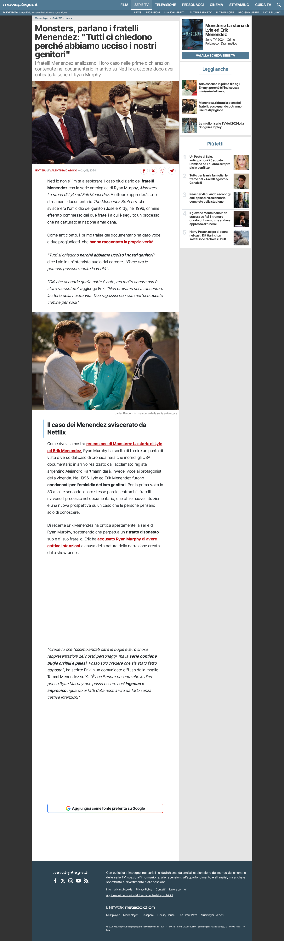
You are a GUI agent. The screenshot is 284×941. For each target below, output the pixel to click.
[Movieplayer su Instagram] (71, 880)
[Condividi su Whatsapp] (162, 171)
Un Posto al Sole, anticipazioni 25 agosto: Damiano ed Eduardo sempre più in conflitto (210, 162)
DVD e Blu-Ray (272, 12)
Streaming (239, 5)
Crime (231, 39)
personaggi (193, 5)
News (137, 12)
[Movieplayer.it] (20, 5)
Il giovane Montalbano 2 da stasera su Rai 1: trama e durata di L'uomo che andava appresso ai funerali (210, 218)
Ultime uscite (225, 12)
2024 (221, 39)
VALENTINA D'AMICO (63, 170)
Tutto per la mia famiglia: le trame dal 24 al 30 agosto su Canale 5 (209, 179)
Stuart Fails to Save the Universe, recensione (43, 12)
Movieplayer (42, 18)
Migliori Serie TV (174, 12)
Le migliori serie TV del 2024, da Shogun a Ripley (221, 125)
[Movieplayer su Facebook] (55, 880)
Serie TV (141, 5)
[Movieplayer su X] (63, 880)
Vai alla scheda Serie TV (215, 55)
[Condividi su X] (153, 171)
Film (124, 5)
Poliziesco (212, 43)
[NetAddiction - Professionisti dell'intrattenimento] (140, 907)
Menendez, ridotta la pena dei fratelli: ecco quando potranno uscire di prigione (220, 106)
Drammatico (229, 43)
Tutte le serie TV (201, 12)
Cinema (216, 5)
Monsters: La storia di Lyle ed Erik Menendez (227, 30)
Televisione (165, 5)
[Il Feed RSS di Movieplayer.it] (86, 880)
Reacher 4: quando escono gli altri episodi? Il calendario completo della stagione (210, 197)
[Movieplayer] (70, 873)
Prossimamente (248, 12)
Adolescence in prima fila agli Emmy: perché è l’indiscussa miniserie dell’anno (219, 87)
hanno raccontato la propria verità (122, 241)
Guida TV (263, 5)
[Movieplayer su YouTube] (78, 880)
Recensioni (153, 12)
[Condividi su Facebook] (144, 171)
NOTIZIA (40, 170)
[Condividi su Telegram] (172, 171)
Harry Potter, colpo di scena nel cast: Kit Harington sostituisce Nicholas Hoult (209, 235)
